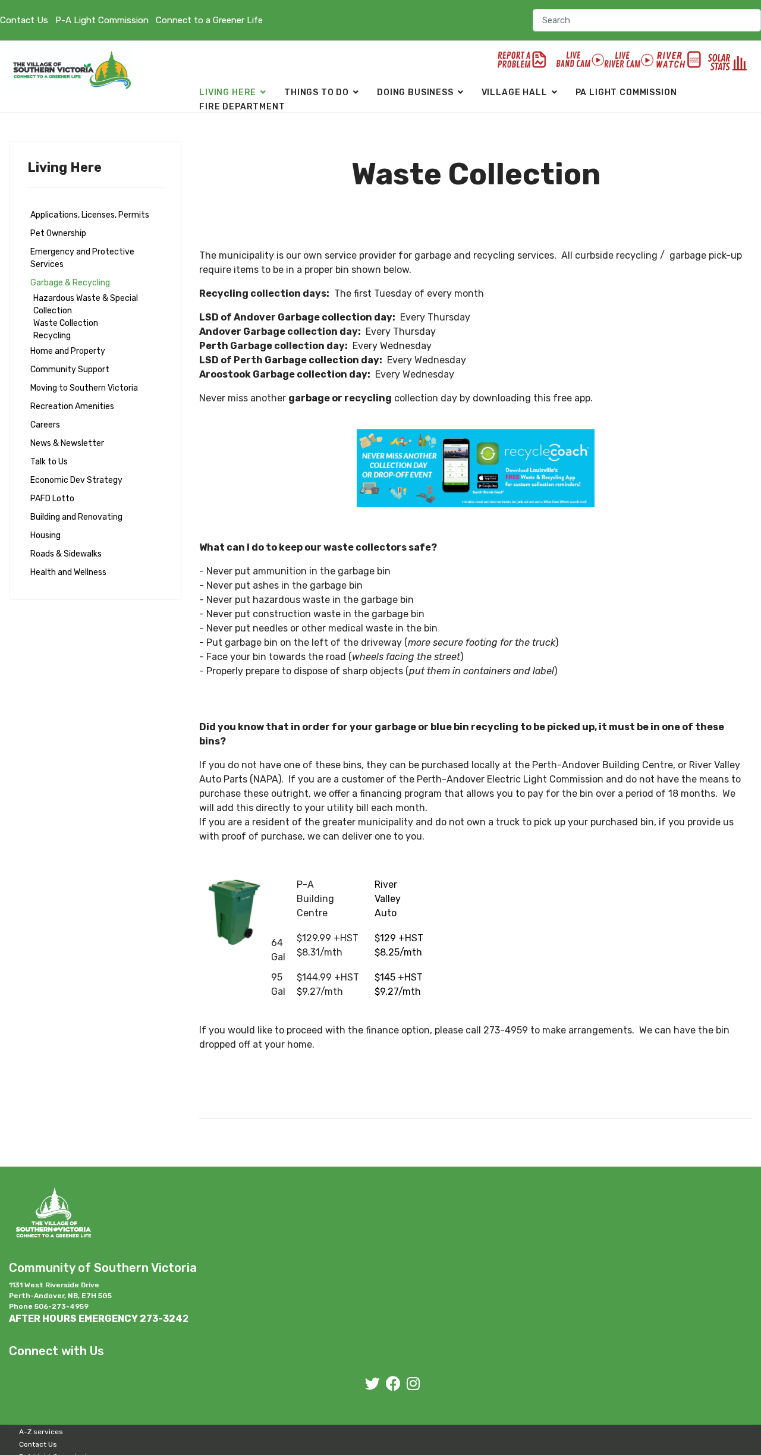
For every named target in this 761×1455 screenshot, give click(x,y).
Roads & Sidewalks (66, 554)
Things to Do (316, 92)
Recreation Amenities (72, 406)
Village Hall (515, 92)
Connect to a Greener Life (209, 20)
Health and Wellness (68, 572)
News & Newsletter (67, 443)
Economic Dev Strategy (76, 480)
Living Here (227, 92)
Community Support (69, 369)
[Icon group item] (372, 1384)
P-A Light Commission (102, 20)
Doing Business (415, 92)
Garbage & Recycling (70, 283)
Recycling (52, 336)
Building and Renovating (76, 517)
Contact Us (24, 20)
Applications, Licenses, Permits (89, 215)
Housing (45, 535)
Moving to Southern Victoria (84, 388)
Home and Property (67, 351)
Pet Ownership (58, 233)
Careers (45, 425)
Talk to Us (49, 462)
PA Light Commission (626, 92)
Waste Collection (65, 323)
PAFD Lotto (52, 499)
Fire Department (242, 107)
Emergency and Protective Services (82, 258)
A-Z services (41, 1432)
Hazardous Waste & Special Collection (85, 304)
